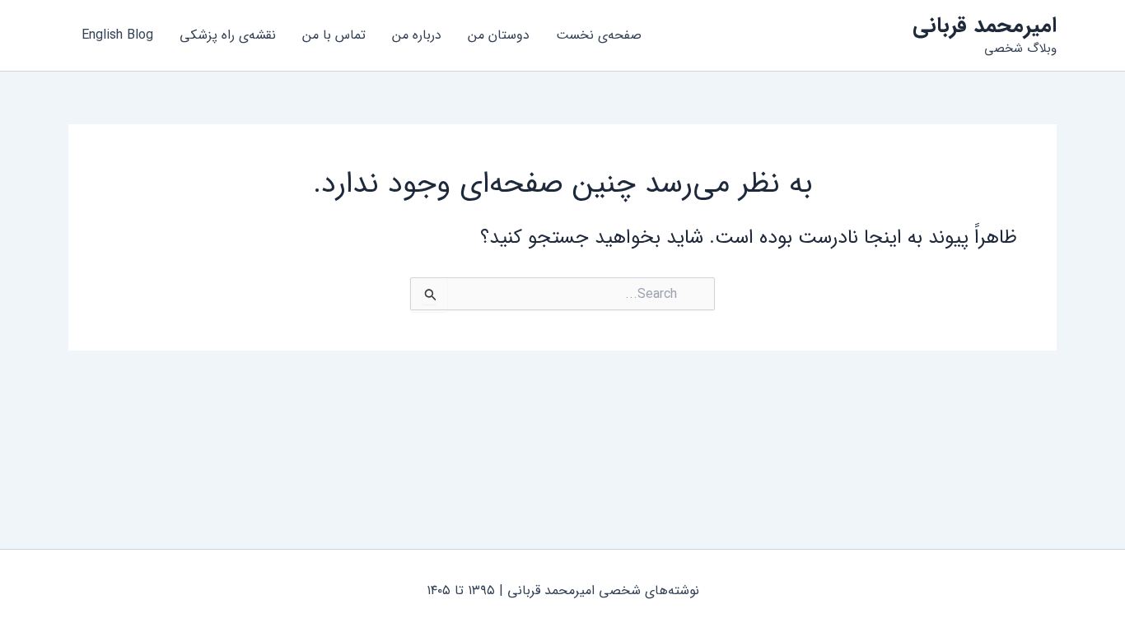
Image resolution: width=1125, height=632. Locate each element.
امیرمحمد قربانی (985, 26)
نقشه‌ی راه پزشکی (228, 35)
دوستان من (499, 35)
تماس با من (334, 35)
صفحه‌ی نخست (599, 35)
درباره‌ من (416, 35)
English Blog (117, 35)
